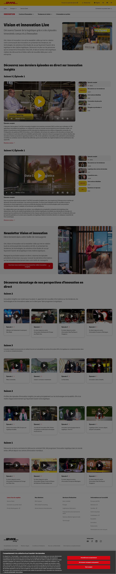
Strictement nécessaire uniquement (89, 562)
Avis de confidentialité (9, 572)
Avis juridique (19, 572)
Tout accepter (88, 567)
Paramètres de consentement (89, 557)
